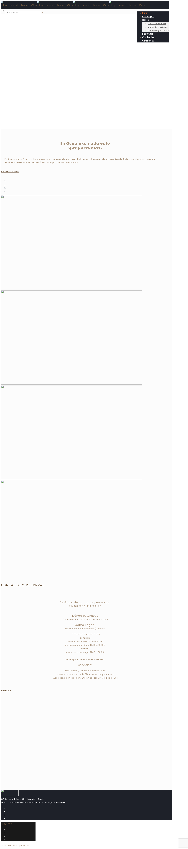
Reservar (6, 690)
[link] (43, 12)
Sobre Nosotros (10, 171)
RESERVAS (6, 823)
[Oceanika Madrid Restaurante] (73, 5)
